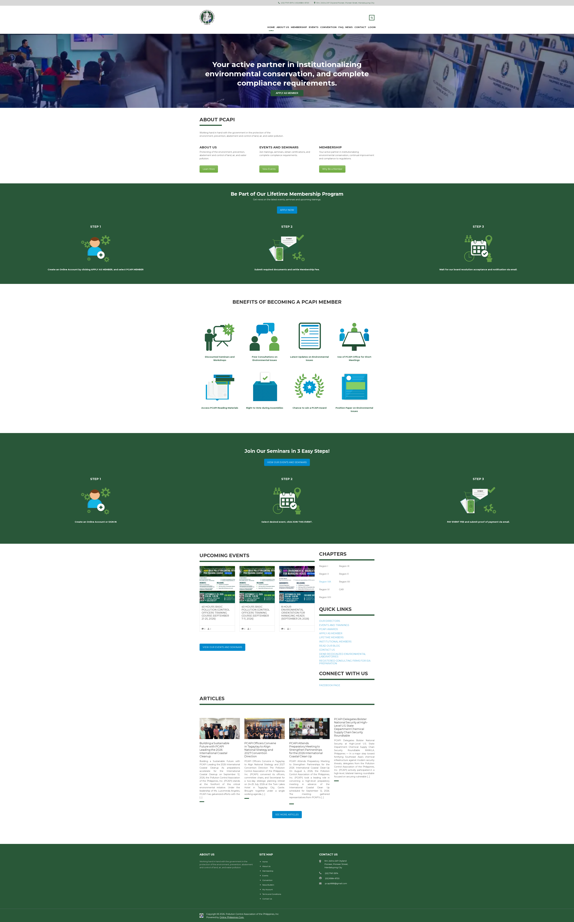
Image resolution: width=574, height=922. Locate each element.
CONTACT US (327, 649)
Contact (360, 27)
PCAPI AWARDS (328, 629)
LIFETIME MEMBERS (331, 637)
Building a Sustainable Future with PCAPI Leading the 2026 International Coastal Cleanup (214, 750)
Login (372, 27)
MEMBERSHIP (299, 27)
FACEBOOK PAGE (329, 685)
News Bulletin (268, 885)
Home (271, 27)
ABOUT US (283, 27)
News (349, 27)
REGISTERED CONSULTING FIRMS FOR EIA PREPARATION (344, 662)
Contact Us (267, 899)
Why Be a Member (332, 169)
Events (313, 27)
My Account (267, 889)
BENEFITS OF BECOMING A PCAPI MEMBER (287, 302)
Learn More (209, 169)
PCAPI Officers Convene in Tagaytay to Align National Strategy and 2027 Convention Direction (260, 750)
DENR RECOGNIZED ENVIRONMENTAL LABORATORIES (342, 655)
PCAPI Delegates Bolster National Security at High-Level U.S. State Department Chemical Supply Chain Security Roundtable (351, 727)
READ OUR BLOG (329, 645)
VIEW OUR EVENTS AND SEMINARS (287, 462)
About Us (266, 866)
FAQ (341, 27)
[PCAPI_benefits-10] (309, 387)
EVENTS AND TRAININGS (334, 625)
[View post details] (220, 728)
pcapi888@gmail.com (336, 883)
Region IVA (325, 581)
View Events (268, 169)
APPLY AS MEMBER (287, 93)
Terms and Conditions (271, 894)
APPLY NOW (287, 210)
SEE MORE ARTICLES (287, 814)
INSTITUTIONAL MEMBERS (335, 641)
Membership (267, 871)
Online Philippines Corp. (232, 917)
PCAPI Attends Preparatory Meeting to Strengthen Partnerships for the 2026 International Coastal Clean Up (306, 750)
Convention (328, 27)
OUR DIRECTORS (329, 621)
